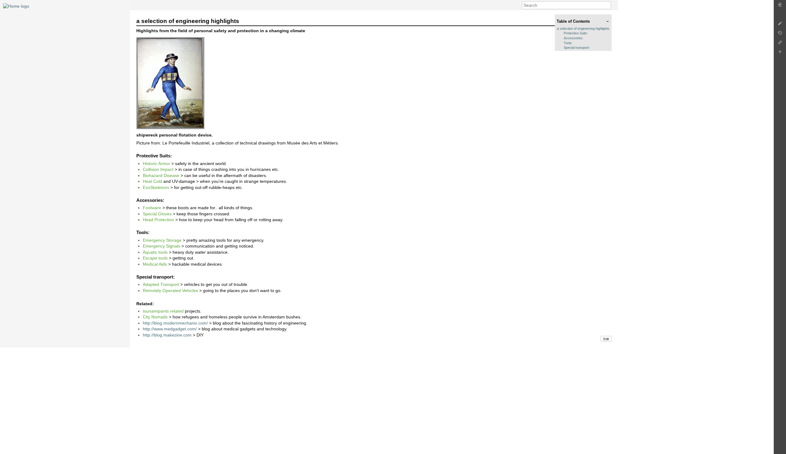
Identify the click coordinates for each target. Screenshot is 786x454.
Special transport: (577, 47)
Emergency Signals (161, 246)
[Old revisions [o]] (779, 34)
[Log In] (779, 6)
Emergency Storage (162, 240)
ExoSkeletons (156, 187)
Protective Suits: (576, 33)
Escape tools (155, 258)
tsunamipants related (163, 311)
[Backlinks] (779, 44)
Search (608, 5)
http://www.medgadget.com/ (170, 328)
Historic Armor (156, 163)
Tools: (568, 43)
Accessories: (573, 38)
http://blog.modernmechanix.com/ (175, 323)
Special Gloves (157, 213)
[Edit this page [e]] (779, 25)
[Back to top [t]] (779, 53)
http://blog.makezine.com (167, 335)
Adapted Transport (161, 284)
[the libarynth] (16, 5)
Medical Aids (155, 264)
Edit (606, 339)
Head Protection (158, 219)
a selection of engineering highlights (583, 28)
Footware (152, 207)
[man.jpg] (170, 82)
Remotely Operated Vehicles (170, 290)
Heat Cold (152, 181)
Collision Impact (158, 169)
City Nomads (155, 316)
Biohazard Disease (161, 175)
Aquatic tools (155, 252)
